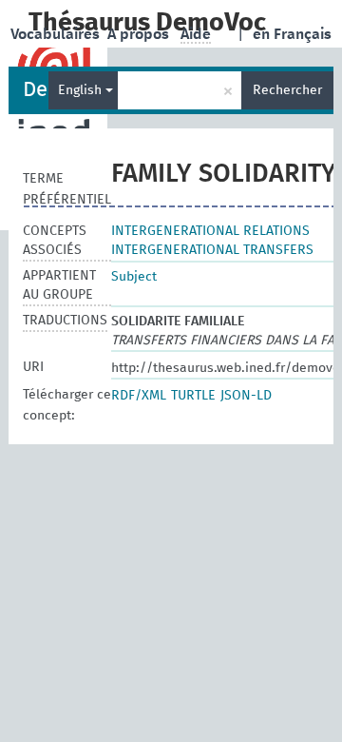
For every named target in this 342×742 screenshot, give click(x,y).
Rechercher (287, 90)
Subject (134, 276)
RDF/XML (138, 395)
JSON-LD (246, 395)
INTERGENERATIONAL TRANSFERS (212, 250)
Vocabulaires (57, 34)
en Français (292, 34)
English (81, 90)
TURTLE (193, 395)
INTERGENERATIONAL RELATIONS (210, 231)
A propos (140, 34)
